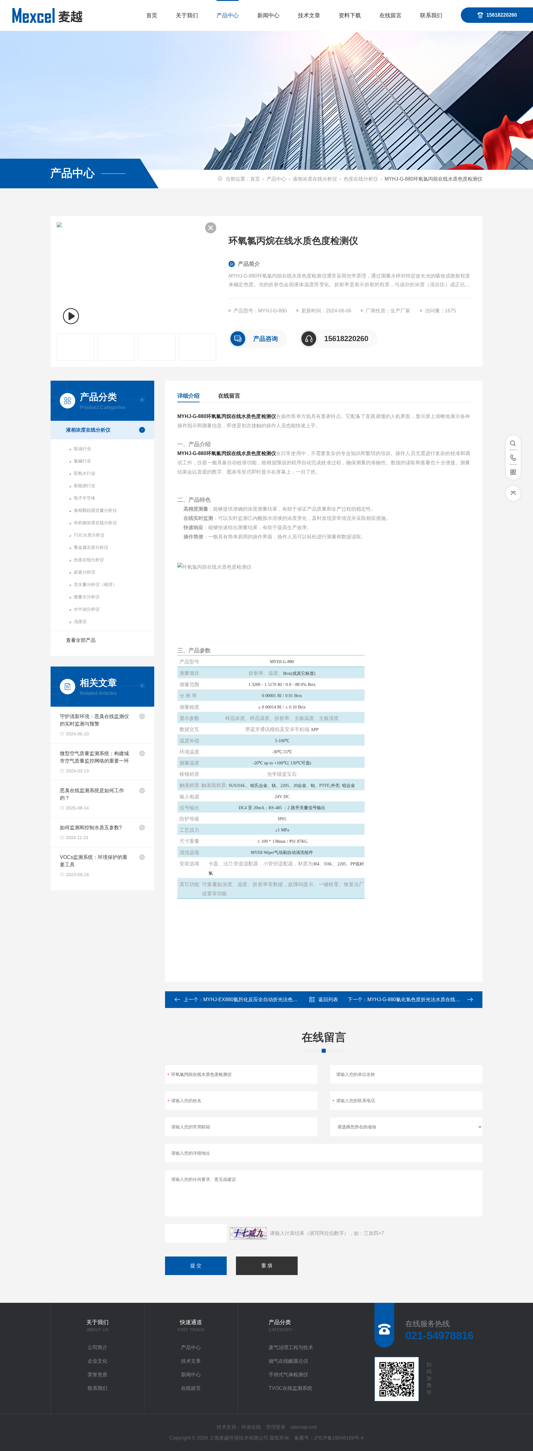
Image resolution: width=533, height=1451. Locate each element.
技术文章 (309, 15)
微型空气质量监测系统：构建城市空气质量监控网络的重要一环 (94, 757)
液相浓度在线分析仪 (315, 179)
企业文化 (97, 1361)
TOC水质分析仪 (89, 535)
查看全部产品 (81, 640)
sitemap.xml (304, 1427)
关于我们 (187, 15)
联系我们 (431, 15)
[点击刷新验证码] (248, 1233)
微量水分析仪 (87, 596)
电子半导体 (84, 498)
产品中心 (228, 15)
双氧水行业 (84, 473)
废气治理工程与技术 (291, 1347)
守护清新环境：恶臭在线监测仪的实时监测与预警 (94, 720)
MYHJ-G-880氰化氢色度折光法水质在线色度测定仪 (423, 999)
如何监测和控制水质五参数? (91, 827)
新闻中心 (268, 15)
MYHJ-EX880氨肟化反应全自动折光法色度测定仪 (257, 999)
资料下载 (350, 15)
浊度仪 (80, 621)
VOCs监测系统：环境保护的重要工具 (93, 861)
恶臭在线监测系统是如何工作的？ (92, 794)
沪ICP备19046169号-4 (339, 1438)
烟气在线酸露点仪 (288, 1361)
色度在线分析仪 (361, 179)
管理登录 (276, 1427)
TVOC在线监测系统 (290, 1388)
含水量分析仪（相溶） (95, 584)
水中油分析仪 (87, 609)
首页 (151, 15)
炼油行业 (82, 448)
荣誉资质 (97, 1374)
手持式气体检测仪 (288, 1374)
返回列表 (328, 999)
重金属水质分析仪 (91, 547)
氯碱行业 (82, 460)
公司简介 (97, 1347)
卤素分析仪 (84, 572)
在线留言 (390, 15)
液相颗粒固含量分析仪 (95, 510)
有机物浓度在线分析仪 (95, 522)
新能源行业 (84, 485)
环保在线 (251, 1427)
